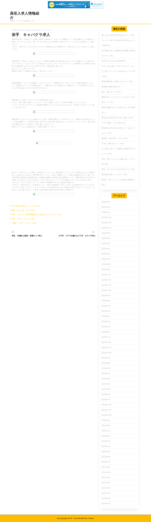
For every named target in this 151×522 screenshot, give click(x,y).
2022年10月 (106, 415)
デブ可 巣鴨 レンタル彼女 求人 (114, 123)
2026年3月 (106, 202)
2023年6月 (106, 373)
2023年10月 (106, 353)
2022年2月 (106, 457)
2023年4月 (106, 384)
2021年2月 (106, 488)
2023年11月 (106, 347)
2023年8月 (106, 363)
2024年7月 (106, 306)
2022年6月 (106, 436)
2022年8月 (106, 425)
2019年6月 (106, 498)
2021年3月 (106, 483)
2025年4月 (106, 259)
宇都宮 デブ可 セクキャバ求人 (24, 223)
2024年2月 (106, 332)
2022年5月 (106, 441)
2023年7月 (106, 368)
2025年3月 (106, 264)
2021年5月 (106, 472)
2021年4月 (106, 477)
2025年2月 (106, 269)
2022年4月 (106, 446)
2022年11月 (106, 410)
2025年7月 (106, 243)
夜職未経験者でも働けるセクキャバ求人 (117, 81)
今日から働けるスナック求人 (113, 143)
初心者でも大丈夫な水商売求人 (114, 61)
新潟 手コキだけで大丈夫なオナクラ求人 (118, 169)
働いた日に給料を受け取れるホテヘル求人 (118, 35)
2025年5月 (106, 254)
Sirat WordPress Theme (84, 518)
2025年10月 (106, 228)
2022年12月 (106, 405)
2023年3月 (106, 389)
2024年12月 (106, 280)
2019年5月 (106, 503)
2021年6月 (106, 467)
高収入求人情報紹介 (24, 15)
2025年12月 (106, 217)
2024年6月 (106, 311)
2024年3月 (106, 327)
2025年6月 (106, 249)
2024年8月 (106, 301)
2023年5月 (106, 379)
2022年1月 (106, 462)
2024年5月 (106, 316)
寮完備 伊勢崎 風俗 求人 (111, 86)
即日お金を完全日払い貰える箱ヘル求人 (117, 117)
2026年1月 (106, 212)
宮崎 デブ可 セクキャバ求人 (23, 219)
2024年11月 (106, 285)
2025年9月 (106, 233)
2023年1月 (106, 399)
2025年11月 (106, 223)
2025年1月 (106, 275)
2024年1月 (106, 337)
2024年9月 (106, 295)
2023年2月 (106, 394)
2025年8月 (106, 238)
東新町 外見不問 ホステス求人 (115, 138)
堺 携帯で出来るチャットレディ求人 (26, 206)
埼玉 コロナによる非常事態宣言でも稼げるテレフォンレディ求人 (36, 214)
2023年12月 (106, 342)
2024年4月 (106, 321)
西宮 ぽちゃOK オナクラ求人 (23, 210)
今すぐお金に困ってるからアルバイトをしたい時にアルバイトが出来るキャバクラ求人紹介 (118, 71)
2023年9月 (106, 358)
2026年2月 (106, 207)
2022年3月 (106, 451)
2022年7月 (106, 431)
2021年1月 (106, 493)
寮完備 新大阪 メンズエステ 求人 (115, 174)
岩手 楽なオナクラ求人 (111, 92)
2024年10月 (106, 290)
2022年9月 (106, 420)
